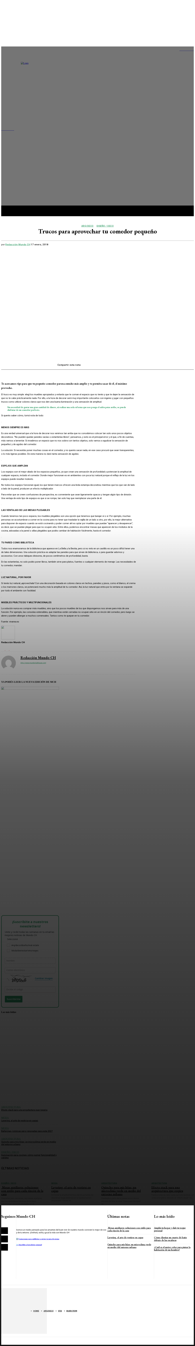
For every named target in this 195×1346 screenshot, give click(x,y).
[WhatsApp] (121, 364)
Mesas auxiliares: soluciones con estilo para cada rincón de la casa (129, 1229)
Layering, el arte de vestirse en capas (125, 1237)
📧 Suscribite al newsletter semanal (29, 1245)
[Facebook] (88, 364)
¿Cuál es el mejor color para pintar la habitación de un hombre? (172, 1249)
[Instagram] (4, 1239)
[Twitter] (99, 364)
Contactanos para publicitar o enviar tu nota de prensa (39, 1239)
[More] (132, 363)
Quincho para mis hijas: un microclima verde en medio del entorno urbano (129, 1246)
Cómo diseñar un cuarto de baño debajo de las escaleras (170, 1239)
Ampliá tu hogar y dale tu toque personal (170, 1229)
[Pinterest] (110, 364)
